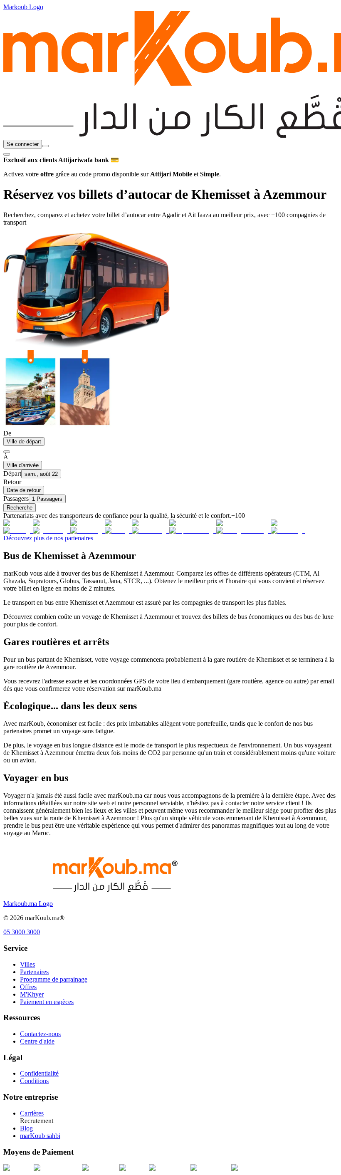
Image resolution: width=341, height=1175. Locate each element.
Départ (12, 473)
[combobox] (45, 146)
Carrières (32, 1113)
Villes (27, 964)
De (7, 433)
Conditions (34, 1080)
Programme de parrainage (53, 979)
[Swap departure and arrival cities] (6, 451)
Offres (28, 986)
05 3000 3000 (21, 931)
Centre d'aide (37, 1041)
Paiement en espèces (47, 1001)
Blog (26, 1128)
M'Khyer (32, 994)
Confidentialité (39, 1073)
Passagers (16, 498)
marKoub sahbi (40, 1135)
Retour (12, 481)
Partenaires (34, 971)
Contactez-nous (40, 1033)
